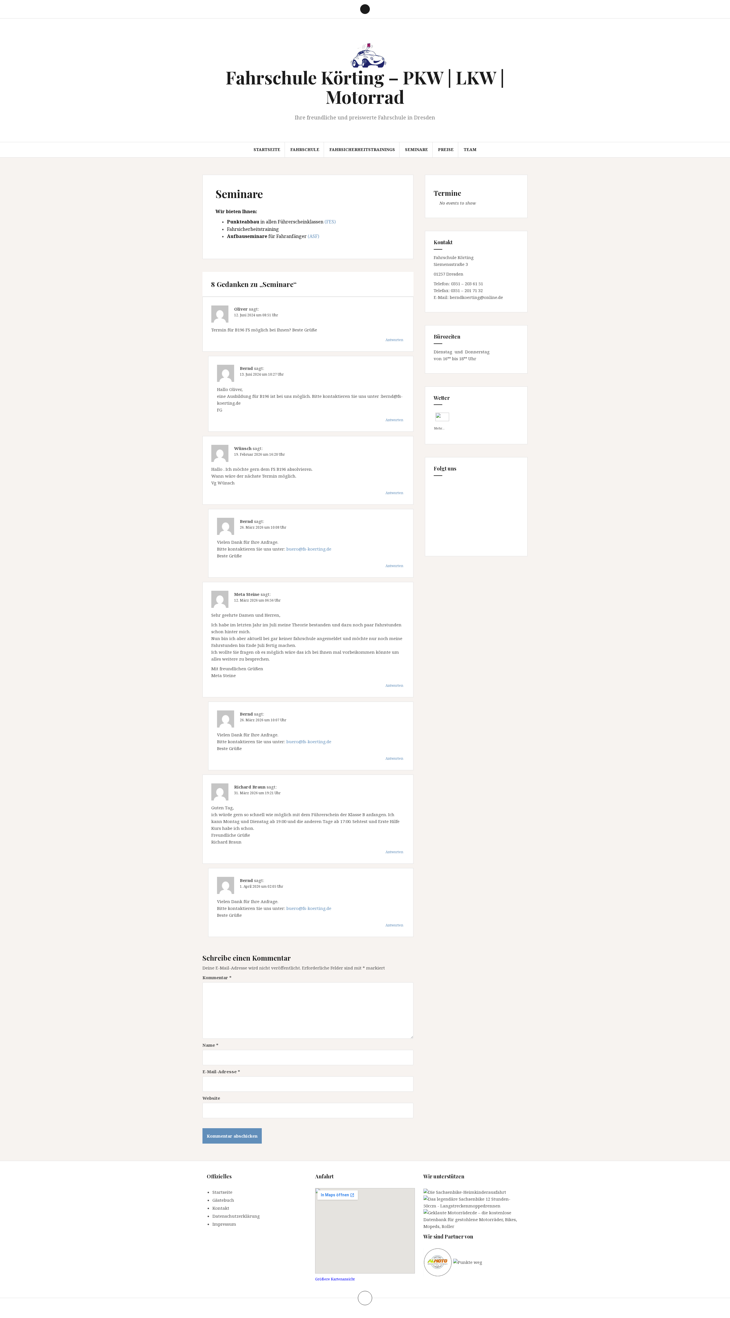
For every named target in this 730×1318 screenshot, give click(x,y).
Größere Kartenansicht (335, 1279)
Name (210, 1045)
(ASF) (313, 236)
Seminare (416, 149)
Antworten (394, 339)
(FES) (330, 222)
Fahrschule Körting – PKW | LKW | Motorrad (365, 86)
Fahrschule (304, 149)
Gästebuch (223, 1200)
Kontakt (220, 1208)
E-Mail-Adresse (221, 1071)
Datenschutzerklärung (236, 1216)
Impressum (224, 1224)
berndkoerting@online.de (476, 297)
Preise (446, 149)
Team (470, 149)
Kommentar (217, 977)
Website (211, 1098)
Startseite (267, 149)
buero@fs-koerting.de (308, 549)
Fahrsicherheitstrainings (362, 149)
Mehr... (439, 427)
